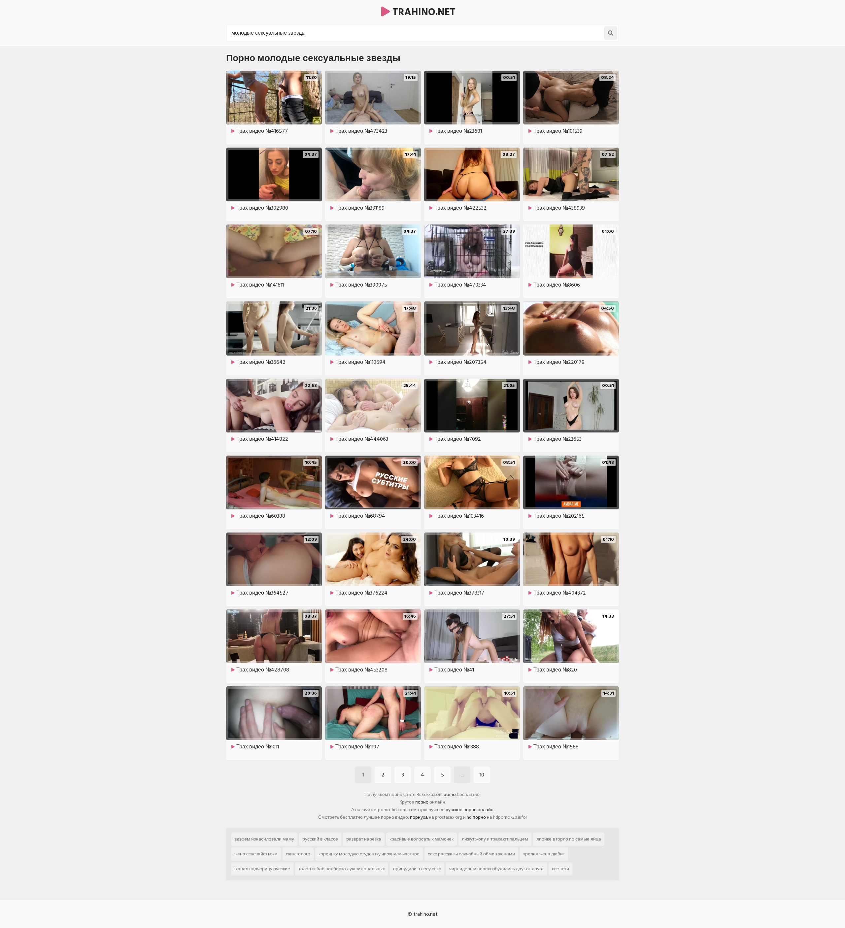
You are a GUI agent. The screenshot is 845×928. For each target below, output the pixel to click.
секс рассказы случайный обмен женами (471, 854)
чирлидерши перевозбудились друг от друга (496, 869)
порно (421, 802)
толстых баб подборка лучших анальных (341, 869)
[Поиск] (610, 33)
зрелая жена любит (544, 854)
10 (482, 775)
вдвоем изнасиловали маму (264, 839)
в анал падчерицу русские (262, 869)
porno (450, 794)
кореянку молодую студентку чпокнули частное (369, 854)
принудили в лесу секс (417, 869)
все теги (560, 869)
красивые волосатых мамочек (421, 839)
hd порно (476, 817)
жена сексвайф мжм (256, 854)
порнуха (419, 817)
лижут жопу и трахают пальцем (495, 839)
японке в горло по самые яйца (568, 839)
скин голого (298, 854)
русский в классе (320, 839)
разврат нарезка (363, 839)
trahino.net (423, 12)
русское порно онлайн (469, 809)
